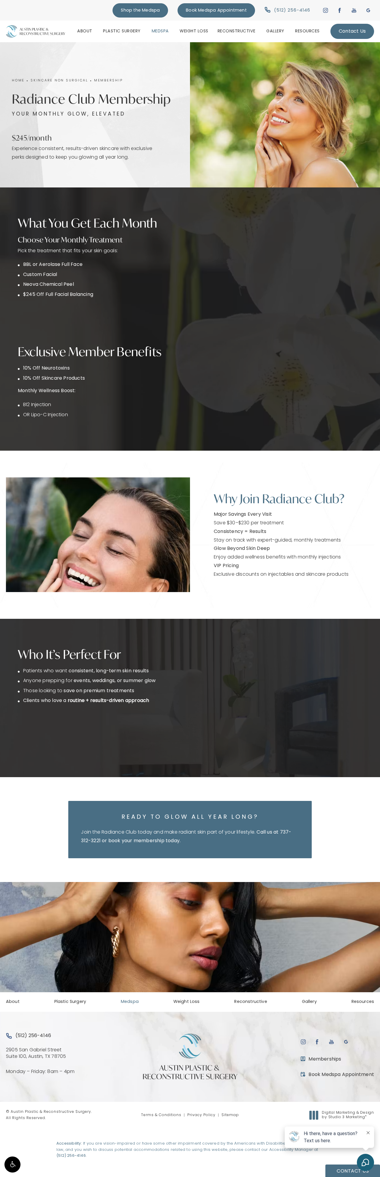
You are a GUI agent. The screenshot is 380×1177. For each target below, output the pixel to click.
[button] (12, 1165)
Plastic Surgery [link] (122, 31)
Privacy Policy (201, 1115)
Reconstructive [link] (237, 31)
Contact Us (352, 31)
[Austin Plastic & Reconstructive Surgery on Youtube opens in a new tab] (354, 10)
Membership (108, 80)
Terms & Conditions (161, 1115)
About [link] (84, 31)
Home (18, 80)
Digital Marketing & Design (348, 1115)
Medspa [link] (160, 31)
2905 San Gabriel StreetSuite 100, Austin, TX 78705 (36, 1053)
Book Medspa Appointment (216, 10)
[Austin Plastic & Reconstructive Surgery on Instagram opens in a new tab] (325, 10)
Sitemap (230, 1115)
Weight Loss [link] (194, 31)
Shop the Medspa (140, 10)
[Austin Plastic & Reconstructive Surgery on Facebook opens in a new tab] (340, 10)
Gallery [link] (275, 31)
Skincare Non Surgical (59, 80)
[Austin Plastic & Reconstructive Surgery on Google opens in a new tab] (368, 10)
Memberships (324, 1059)
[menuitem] (85, 31)
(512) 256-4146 (71, 1156)
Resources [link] (307, 31)
